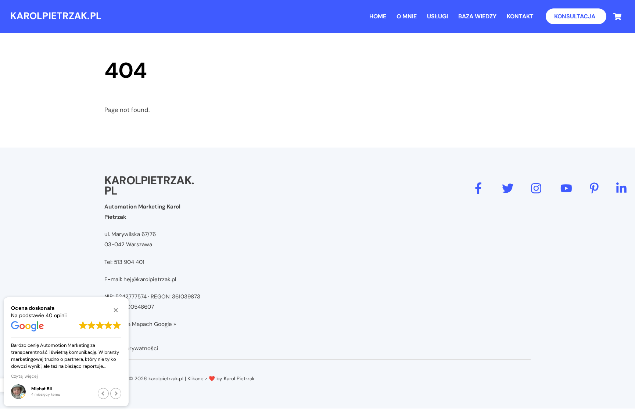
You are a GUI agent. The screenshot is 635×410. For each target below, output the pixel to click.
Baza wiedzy (477, 16)
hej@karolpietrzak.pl (149, 279)
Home (377, 16)
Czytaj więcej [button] (24, 376)
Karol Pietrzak (239, 378)
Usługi (437, 16)
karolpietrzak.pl (165, 378)
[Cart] (617, 16)
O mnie (407, 16)
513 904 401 (129, 262)
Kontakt (520, 16)
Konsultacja (574, 16)
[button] (115, 310)
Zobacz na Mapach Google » (140, 324)
